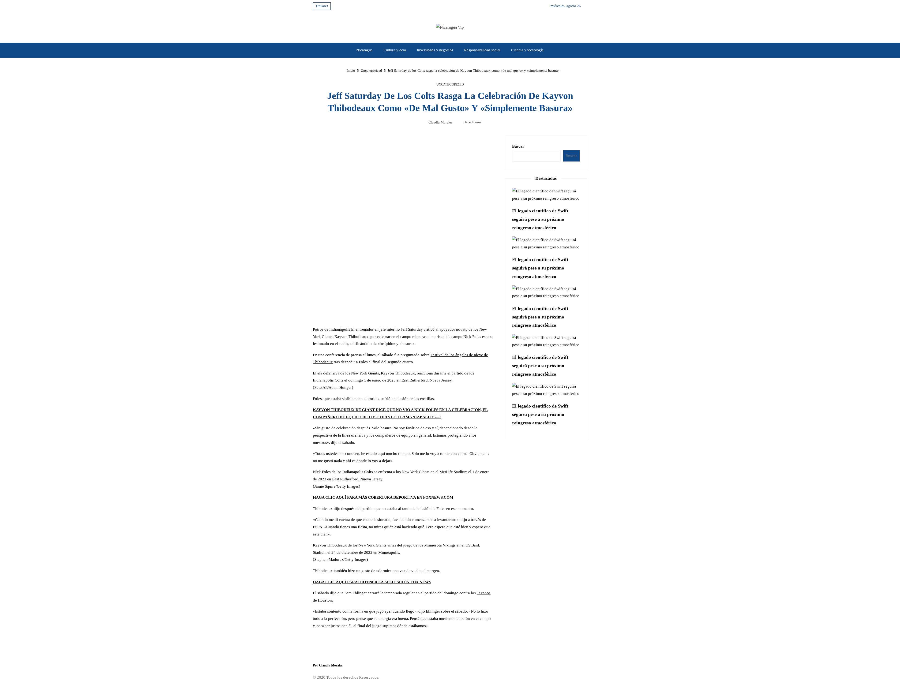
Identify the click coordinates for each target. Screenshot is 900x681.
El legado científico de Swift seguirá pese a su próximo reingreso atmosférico (540, 219)
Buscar (518, 146)
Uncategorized (450, 84)
